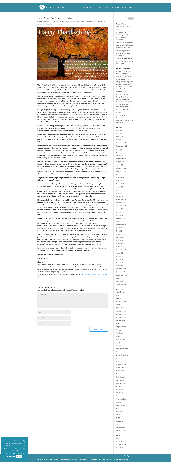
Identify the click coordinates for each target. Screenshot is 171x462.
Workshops (116, 7)
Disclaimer (94, 459)
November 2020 (121, 171)
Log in (118, 438)
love (89, 21)
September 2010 (121, 284)
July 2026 (119, 130)
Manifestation (121, 364)
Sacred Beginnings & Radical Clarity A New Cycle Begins (123, 53)
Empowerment (121, 327)
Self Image (119, 412)
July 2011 (119, 256)
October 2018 (120, 181)
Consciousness (121, 314)
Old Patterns (120, 383)
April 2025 (119, 152)
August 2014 (120, 209)
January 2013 (120, 234)
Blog (124, 7)
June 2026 (119, 133)
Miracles (93, 21)
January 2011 (120, 272)
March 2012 (120, 244)
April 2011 (119, 262)
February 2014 (121, 218)
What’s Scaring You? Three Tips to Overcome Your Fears (125, 73)
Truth (118, 424)
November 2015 (121, 196)
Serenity (119, 415)
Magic (118, 361)
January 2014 (120, 222)
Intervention (120, 339)
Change (62, 21)
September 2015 (121, 200)
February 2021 (121, 168)
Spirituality (40, 24)
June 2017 (119, 190)
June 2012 (119, 240)
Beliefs (118, 298)
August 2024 (120, 162)
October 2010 (120, 281)
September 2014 (121, 206)
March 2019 (120, 177)
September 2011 (121, 250)
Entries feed (120, 441)
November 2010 (121, 278)
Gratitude (72, 21)
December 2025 (121, 143)
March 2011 (120, 266)
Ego (117, 324)
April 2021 (119, 165)
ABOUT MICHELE (86, 7)
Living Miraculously (82, 21)
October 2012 (120, 237)
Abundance (120, 292)
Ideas (118, 336)
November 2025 (121, 146)
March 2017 (120, 193)
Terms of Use (72, 459)
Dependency (120, 320)
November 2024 (121, 155)
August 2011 (120, 253)
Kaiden (118, 110)
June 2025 (119, 149)
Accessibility (103, 459)
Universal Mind (121, 430)
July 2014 (119, 212)
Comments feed (121, 444)
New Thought (120, 377)
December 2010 (121, 275)
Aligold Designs (122, 459)
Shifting (118, 418)
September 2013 (121, 225)
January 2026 (120, 140)
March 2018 (120, 184)
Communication (121, 311)
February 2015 (121, 203)
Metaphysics (120, 371)
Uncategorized (49, 24)
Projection (119, 393)
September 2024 (121, 159)
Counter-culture (121, 317)
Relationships (101, 21)
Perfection (119, 390)
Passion (118, 386)
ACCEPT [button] (19, 456)
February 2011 (121, 269)
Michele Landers (44, 21)
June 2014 (119, 215)
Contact (131, 7)
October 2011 (120, 247)
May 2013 (119, 231)
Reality (118, 402)
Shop (106, 7)
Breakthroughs (121, 301)
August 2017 (120, 187)
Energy (67, 21)
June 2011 (119, 259)
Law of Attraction (122, 349)
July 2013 (119, 228)
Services (98, 7)
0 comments (58, 24)
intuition (119, 342)
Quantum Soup (121, 399)
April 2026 (119, 137)
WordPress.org (121, 448)
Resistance (119, 408)
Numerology (120, 380)
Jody (117, 115)
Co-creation (120, 308)
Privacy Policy (84, 459)
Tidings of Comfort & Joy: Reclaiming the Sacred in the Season (124, 61)
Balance (118, 295)
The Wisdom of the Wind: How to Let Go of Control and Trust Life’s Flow (124, 45)
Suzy (117, 95)
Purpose (119, 396)
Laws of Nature (121, 352)
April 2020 (119, 174)
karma (118, 346)
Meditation (120, 368)
